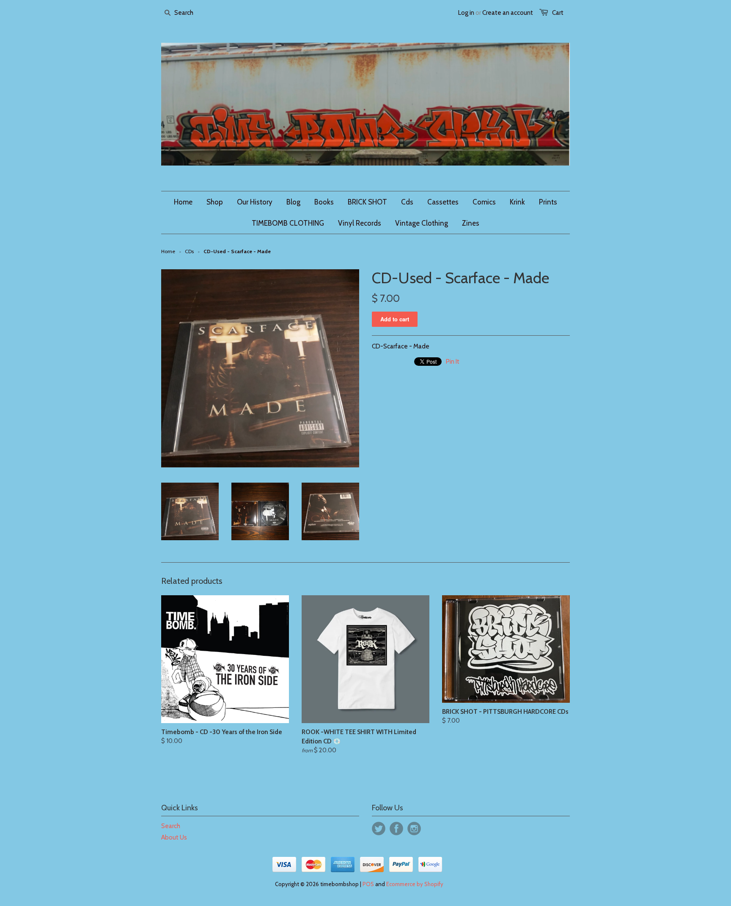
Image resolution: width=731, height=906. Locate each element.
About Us (174, 837)
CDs (189, 251)
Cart (557, 13)
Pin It (452, 361)
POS (368, 884)
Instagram (414, 828)
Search (170, 826)
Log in (466, 13)
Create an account (507, 13)
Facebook (396, 828)
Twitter (378, 828)
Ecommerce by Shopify (414, 884)
